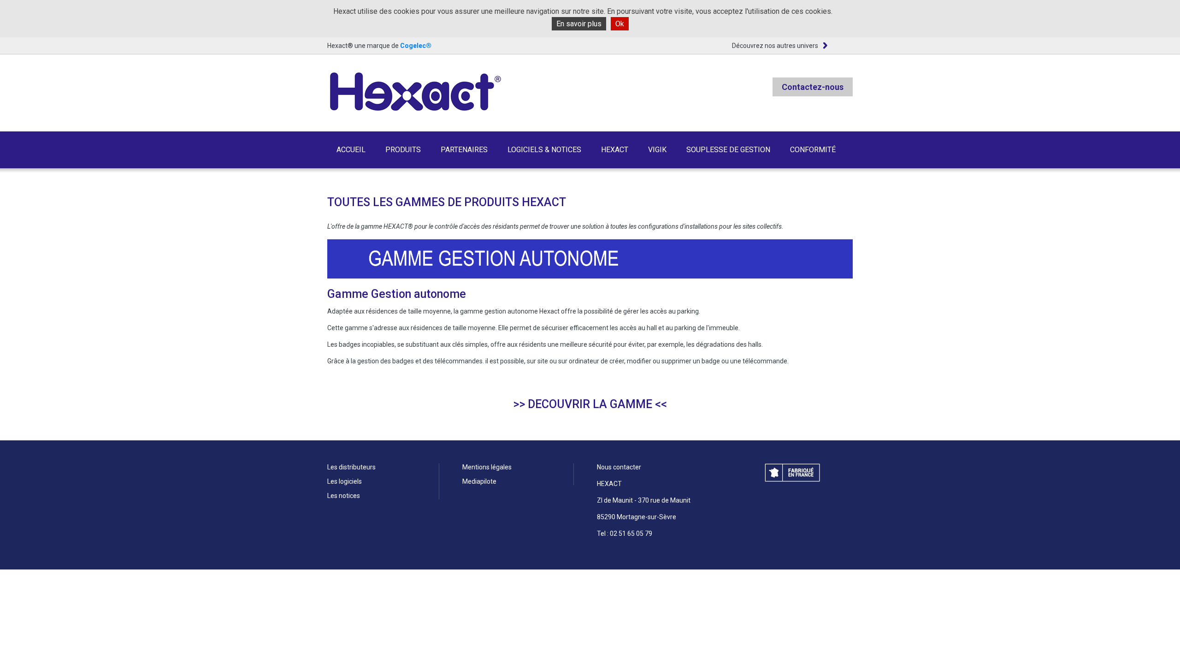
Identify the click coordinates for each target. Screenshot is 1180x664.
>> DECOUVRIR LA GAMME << (590, 404)
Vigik (657, 149)
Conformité (813, 149)
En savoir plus (579, 23)
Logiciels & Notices (544, 149)
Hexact (614, 149)
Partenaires (464, 149)
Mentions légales (487, 467)
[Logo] (414, 92)
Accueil (351, 149)
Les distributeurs (351, 467)
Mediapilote (479, 481)
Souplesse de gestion (728, 149)
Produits (403, 149)
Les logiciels (344, 481)
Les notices (343, 495)
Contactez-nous (813, 87)
